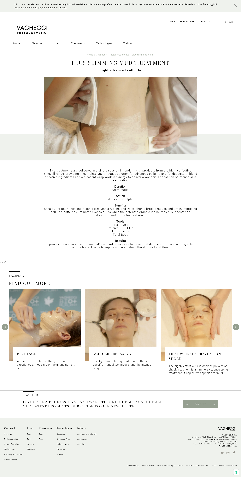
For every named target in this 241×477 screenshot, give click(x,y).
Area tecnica (82, 439)
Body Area (61, 434)
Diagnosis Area (63, 439)
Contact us (204, 21)
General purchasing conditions (169, 465)
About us (8, 434)
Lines (30, 428)
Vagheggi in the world (13, 454)
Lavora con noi (10, 459)
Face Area (61, 449)
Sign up (200, 404)
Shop (172, 21)
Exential (60, 454)
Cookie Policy (148, 465)
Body (41, 434)
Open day (81, 444)
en (231, 21)
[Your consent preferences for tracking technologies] (236, 472)
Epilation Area (63, 444)
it (225, 21)
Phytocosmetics (11, 439)
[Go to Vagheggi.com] (32, 31)
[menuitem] (17, 43)
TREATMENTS (17, 275)
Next (236, 327)
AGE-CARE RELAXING (112, 353)
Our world (10, 428)
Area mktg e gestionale (87, 434)
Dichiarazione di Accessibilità (224, 465)
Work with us (187, 21)
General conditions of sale (197, 465)
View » (4, 262)
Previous (5, 327)
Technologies (64, 428)
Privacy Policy (133, 465)
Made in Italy (9, 449)
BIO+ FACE (26, 353)
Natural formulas (11, 444)
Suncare (30, 444)
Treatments (45, 428)
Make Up (31, 449)
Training (81, 428)
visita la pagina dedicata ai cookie (47, 7)
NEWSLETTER (30, 395)
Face (41, 439)
